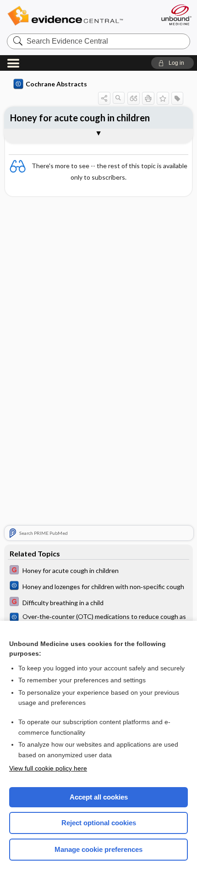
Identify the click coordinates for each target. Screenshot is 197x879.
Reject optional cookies (98, 823)
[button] (172, 63)
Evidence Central (79, 16)
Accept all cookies (99, 797)
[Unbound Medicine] (175, 14)
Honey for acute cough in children (80, 117)
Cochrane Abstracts (56, 84)
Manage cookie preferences (98, 849)
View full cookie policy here (48, 768)
